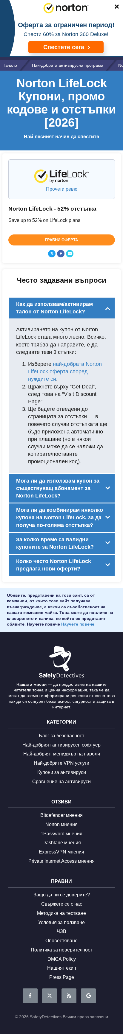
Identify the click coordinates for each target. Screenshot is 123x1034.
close (114, 7)
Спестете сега (64, 47)
